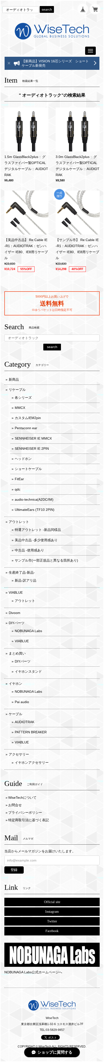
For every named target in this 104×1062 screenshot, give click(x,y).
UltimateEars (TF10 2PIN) (34, 510)
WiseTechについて (22, 797)
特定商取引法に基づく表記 (28, 820)
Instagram (52, 911)
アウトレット (19, 522)
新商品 (14, 379)
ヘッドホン (23, 459)
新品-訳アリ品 (25, 580)
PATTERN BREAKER (31, 732)
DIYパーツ (16, 623)
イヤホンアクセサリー (32, 762)
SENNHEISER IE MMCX (33, 438)
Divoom (14, 613)
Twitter (52, 921)
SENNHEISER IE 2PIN (32, 448)
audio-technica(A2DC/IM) (34, 499)
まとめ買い (17, 653)
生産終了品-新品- (22, 572)
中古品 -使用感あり (29, 550)
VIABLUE (16, 592)
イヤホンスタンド (28, 671)
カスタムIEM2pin (28, 418)
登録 (14, 870)
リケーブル (17, 390)
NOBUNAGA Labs (28, 631)
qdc (17, 489)
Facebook (52, 931)
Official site (52, 902)
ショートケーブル (28, 469)
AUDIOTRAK (24, 722)
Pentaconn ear (26, 428)
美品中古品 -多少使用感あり (36, 540)
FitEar (19, 479)
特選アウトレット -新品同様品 (38, 530)
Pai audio (22, 702)
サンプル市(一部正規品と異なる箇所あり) (46, 560)
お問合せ (15, 805)
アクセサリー (19, 754)
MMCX (20, 408)
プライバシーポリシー (25, 812)
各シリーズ (23, 397)
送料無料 (52, 303)
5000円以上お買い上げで (52, 296)
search (47, 9)
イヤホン (15, 683)
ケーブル (15, 714)
